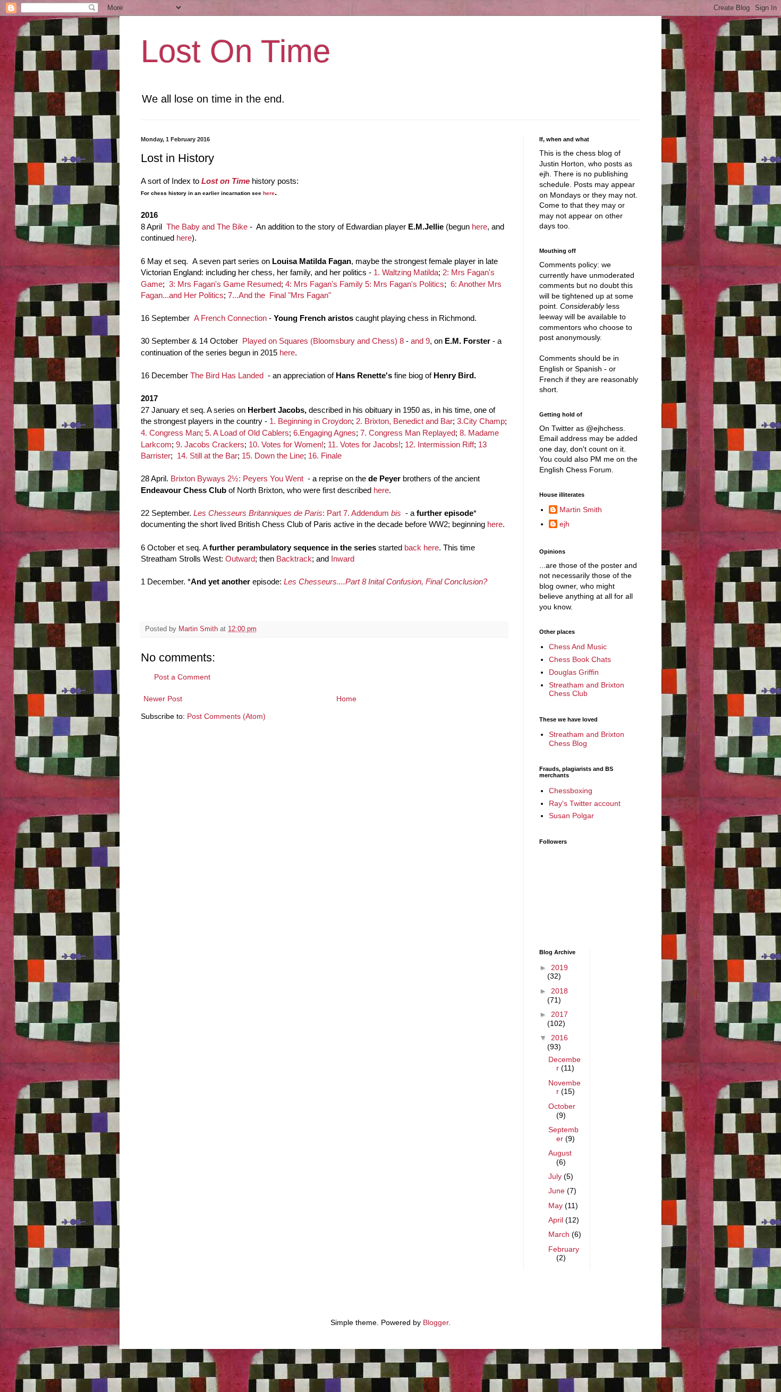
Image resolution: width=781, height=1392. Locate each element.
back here (421, 547)
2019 (559, 967)
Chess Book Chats (580, 659)
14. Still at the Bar (207, 455)
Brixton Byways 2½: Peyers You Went (238, 478)
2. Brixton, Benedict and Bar (404, 421)
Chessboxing (570, 790)
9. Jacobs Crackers (210, 444)
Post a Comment (182, 677)
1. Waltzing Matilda (405, 272)
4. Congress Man (171, 432)
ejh (564, 524)
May (556, 1205)
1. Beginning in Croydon (310, 421)
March (560, 1234)
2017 (559, 1014)
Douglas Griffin (574, 672)
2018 (559, 991)
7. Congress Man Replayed (407, 432)
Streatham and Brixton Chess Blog (586, 739)
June (557, 1190)
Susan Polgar (571, 815)
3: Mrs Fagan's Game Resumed (225, 283)
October (561, 1106)
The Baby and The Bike (207, 226)
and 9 (420, 340)
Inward (342, 558)
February (563, 1249)
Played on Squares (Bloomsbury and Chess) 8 (323, 340)
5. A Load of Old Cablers (247, 432)
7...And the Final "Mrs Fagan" (279, 295)
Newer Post (162, 698)
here (269, 193)
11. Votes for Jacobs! (364, 444)
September (563, 1134)
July (556, 1176)
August (560, 1153)
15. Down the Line (273, 455)
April (556, 1220)
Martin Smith (580, 509)
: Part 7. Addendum (297, 512)
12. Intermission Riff (439, 444)
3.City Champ (481, 421)
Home (346, 698)
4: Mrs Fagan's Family (324, 283)
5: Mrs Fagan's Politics (404, 283)
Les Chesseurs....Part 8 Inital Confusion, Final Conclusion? (385, 581)
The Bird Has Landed (227, 375)
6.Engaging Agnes (324, 432)
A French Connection (230, 317)
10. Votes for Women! (286, 444)
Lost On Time (235, 51)
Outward (240, 558)
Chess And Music (578, 646)
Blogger (435, 1322)
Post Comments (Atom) (226, 716)
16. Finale (325, 455)
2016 (559, 1037)
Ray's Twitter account (585, 803)
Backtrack (294, 558)
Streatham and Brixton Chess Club (586, 689)
